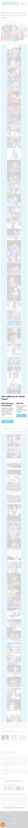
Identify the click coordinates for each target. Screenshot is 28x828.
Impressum (6, 428)
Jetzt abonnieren (21, 415)
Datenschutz (14, 428)
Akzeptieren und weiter (7, 421)
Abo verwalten (22, 428)
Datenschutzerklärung (7, 417)
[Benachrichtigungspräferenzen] (3, 825)
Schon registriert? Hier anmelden (17, 431)
